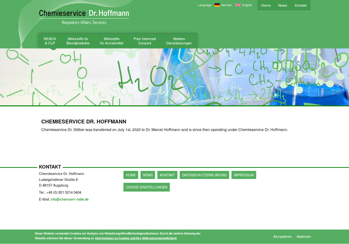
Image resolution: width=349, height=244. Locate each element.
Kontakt (301, 5)
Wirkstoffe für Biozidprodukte (78, 40)
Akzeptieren (282, 236)
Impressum (244, 175)
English (247, 5)
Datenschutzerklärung (204, 175)
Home (266, 5)
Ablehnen (304, 236)
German (226, 5)
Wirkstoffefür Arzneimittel (111, 40)
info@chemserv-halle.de (70, 199)
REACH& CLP (50, 40)
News (282, 5)
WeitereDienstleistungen (179, 40)
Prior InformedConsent (145, 40)
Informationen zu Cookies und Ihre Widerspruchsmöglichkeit (136, 238)
